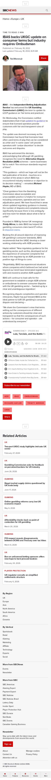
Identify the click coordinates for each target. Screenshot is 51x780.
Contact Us (7, 754)
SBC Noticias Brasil (11, 699)
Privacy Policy (31, 754)
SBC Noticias (8, 695)
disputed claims (12, 229)
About (5, 751)
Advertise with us (10, 757)
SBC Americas (9, 684)
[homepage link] (9, 10)
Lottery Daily (8, 702)
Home (6, 19)
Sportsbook (7, 631)
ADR (6, 396)
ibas (16, 396)
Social (5, 656)
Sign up (7, 744)
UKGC (7, 409)
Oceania (6, 619)
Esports (6, 653)
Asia (4, 605)
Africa (5, 616)
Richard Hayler (13, 403)
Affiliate (6, 646)
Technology (7, 649)
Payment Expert (9, 691)
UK (22, 19)
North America (9, 608)
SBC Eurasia (8, 713)
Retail (5, 635)
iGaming (6, 638)
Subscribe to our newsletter (17, 385)
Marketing (7, 642)
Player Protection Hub (12, 709)
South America (9, 612)
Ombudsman (31, 396)
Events (5, 668)
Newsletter (7, 672)
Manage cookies (33, 751)
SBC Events (7, 720)
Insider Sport (8, 706)
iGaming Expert (9, 688)
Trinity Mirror (35, 403)
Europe (15, 19)
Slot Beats (7, 717)
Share (43, 58)
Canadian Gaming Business (14, 724)
